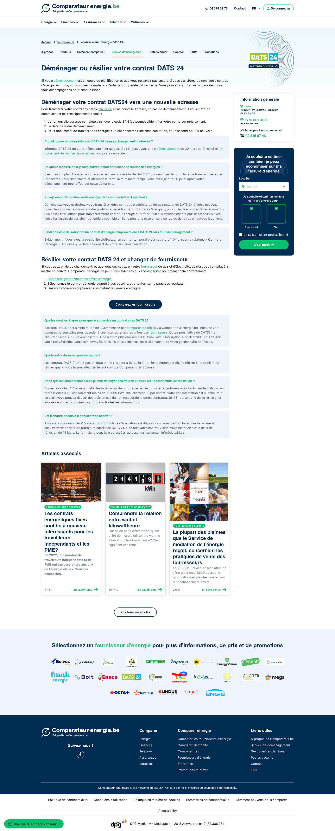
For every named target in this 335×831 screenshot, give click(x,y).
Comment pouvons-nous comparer (261, 800)
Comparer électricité (193, 745)
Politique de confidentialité (67, 800)
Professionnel (158, 52)
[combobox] (264, 186)
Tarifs (193, 52)
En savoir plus (82, 589)
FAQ (254, 770)
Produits (65, 52)
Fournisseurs (65, 42)
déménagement (65, 80)
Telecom (145, 751)
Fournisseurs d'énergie (189, 526)
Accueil (46, 42)
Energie (47, 22)
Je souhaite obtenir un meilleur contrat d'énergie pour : (263, 198)
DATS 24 (105, 109)
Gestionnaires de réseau (268, 751)
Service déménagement (127, 52)
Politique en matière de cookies (157, 800)
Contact (240, 8)
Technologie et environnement (130, 507)
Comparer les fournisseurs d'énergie (204, 739)
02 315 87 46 (255, 135)
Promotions (211, 52)
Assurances (92, 22)
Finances (68, 22)
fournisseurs (159, 332)
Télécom (116, 22)
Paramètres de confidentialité (207, 800)
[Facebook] (80, 754)
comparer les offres (141, 328)
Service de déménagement (270, 745)
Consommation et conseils (63, 507)
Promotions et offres (193, 770)
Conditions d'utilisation (110, 800)
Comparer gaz (188, 751)
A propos (47, 52)
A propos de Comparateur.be (272, 739)
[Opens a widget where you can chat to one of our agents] (34, 824)
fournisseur (148, 266)
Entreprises (186, 764)
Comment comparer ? (91, 52)
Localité (244, 178)
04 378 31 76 (219, 8)
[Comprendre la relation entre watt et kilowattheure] (135, 484)
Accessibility (167, 811)
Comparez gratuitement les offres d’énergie (79, 279)
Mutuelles (138, 22)
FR (254, 8)
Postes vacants (262, 757)
